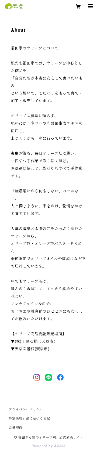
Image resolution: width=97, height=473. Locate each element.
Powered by (43, 446)
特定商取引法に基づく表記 (29, 418)
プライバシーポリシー (26, 409)
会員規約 (15, 427)
